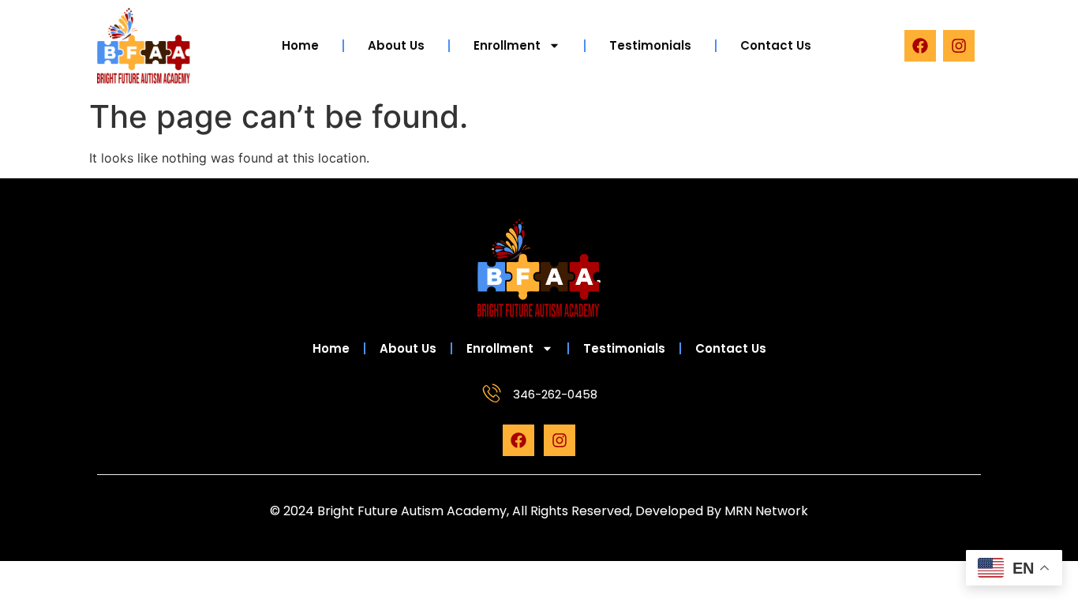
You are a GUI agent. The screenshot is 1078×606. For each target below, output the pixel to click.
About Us (396, 45)
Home (300, 45)
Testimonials (650, 45)
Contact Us (775, 45)
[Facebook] (920, 46)
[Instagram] (959, 46)
